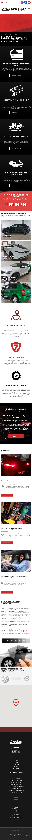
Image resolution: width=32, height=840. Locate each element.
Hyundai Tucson (9, 298)
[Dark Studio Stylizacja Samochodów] (16, 830)
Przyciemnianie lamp (16, 788)
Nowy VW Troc (9, 277)
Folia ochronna (17, 782)
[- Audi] (5, 678)
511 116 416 (7, 2)
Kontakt (17, 768)
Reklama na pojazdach (17, 784)
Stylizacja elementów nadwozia (16, 790)
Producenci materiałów (16, 772)
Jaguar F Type (8, 257)
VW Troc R (7, 236)
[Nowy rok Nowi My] (16, 465)
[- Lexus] (27, 677)
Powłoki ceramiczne (16, 792)
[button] (16, 702)
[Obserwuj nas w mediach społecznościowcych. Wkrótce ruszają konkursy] (16, 561)
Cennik (17, 762)
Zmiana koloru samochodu (16, 786)
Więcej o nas (16, 436)
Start (16, 758)
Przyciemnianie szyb (16, 780)
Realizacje (16, 764)
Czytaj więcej (7, 495)
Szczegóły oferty (16, 75)
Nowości (16, 766)
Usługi (16, 760)
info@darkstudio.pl (17, 817)
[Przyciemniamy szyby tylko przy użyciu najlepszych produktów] (16, 513)
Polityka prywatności (15, 834)
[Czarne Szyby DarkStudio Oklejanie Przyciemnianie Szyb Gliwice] (13, 9)
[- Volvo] (16, 678)
